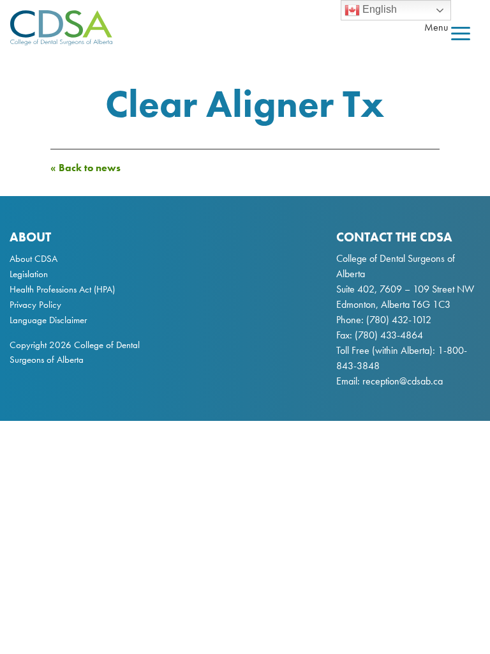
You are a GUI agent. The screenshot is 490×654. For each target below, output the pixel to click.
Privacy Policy (35, 304)
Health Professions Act (50, 289)
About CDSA (33, 258)
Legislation (29, 274)
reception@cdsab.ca (402, 381)
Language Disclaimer (48, 320)
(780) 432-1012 (398, 319)
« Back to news (85, 167)
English (378, 9)
